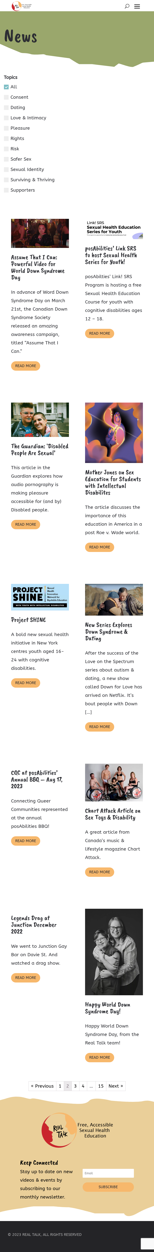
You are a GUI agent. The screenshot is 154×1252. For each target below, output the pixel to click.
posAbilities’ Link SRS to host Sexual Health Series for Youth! (111, 255)
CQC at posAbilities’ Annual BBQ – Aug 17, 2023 (36, 779)
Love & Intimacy (28, 118)
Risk (15, 149)
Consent (19, 97)
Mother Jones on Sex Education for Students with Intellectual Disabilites (113, 482)
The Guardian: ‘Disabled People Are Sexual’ (39, 449)
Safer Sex (21, 159)
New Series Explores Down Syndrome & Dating (108, 631)
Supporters (23, 190)
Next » (116, 1086)
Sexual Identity (27, 169)
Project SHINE (28, 619)
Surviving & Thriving (33, 180)
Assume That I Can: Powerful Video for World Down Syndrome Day (38, 267)
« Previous (42, 1086)
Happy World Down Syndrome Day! (107, 1007)
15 (101, 1086)
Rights (17, 138)
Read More (25, 366)
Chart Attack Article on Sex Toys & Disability (112, 813)
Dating (18, 107)
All (14, 87)
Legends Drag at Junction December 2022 (34, 924)
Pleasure (20, 128)
